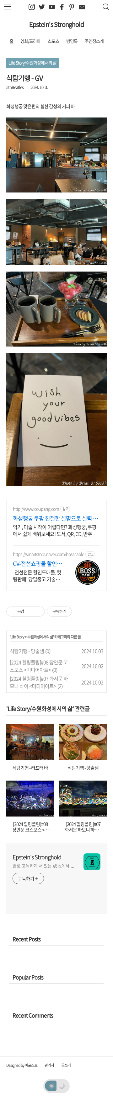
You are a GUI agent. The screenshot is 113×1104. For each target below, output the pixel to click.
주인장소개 (94, 41)
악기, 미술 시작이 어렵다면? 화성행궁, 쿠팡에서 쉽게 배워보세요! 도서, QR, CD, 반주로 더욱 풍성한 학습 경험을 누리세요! (54, 530)
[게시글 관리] (38, 611)
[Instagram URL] (31, 7)
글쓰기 (66, 1065)
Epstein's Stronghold (56, 24)
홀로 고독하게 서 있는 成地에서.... (43, 865)
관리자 (49, 1065)
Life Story (17, 637)
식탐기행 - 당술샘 (27, 651)
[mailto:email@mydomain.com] (81, 7)
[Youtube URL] (51, 7)
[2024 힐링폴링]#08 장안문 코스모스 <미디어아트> (39, 665)
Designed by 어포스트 (21, 1065)
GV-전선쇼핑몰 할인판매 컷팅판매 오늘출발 (37, 563)
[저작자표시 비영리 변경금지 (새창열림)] (80, 611)
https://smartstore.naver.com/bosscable (48, 554)
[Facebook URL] (61, 7)
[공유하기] (30, 611)
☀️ (52, 1085)
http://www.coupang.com (36, 509)
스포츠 (53, 41)
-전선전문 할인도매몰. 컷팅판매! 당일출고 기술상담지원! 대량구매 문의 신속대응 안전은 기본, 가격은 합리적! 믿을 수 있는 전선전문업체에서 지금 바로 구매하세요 (37, 575)
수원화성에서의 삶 (40, 637)
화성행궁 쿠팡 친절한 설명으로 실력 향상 (55, 518)
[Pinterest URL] (71, 7)
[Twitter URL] (41, 7)
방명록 (72, 41)
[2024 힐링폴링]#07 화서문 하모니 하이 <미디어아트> (39, 682)
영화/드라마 (30, 41)
